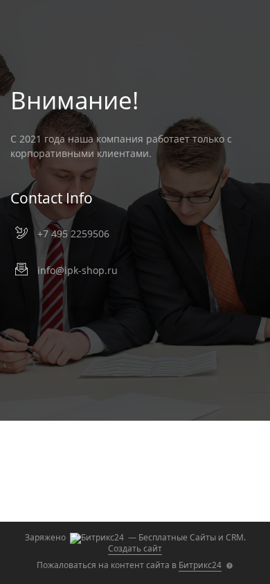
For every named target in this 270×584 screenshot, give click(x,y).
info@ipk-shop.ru (77, 270)
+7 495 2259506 (73, 233)
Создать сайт (135, 548)
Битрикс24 (200, 565)
